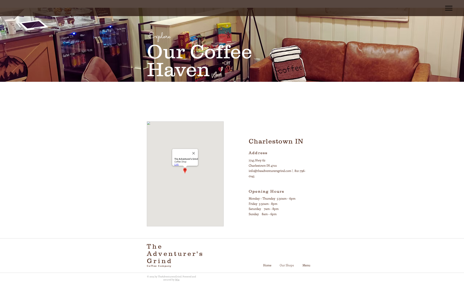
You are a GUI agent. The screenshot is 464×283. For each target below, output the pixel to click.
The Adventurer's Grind (175, 253)
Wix (177, 279)
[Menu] (448, 8)
